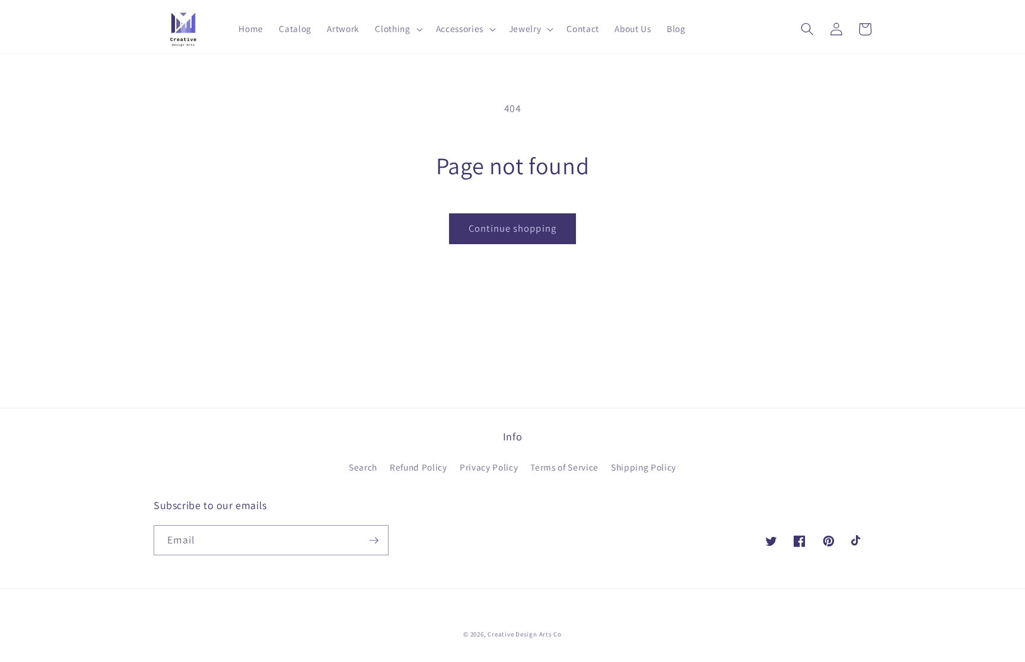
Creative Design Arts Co (525, 634)
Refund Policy (418, 467)
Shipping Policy (643, 467)
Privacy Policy (489, 467)
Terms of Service (564, 467)
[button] (397, 29)
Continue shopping (512, 228)
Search (363, 467)
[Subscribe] (373, 540)
